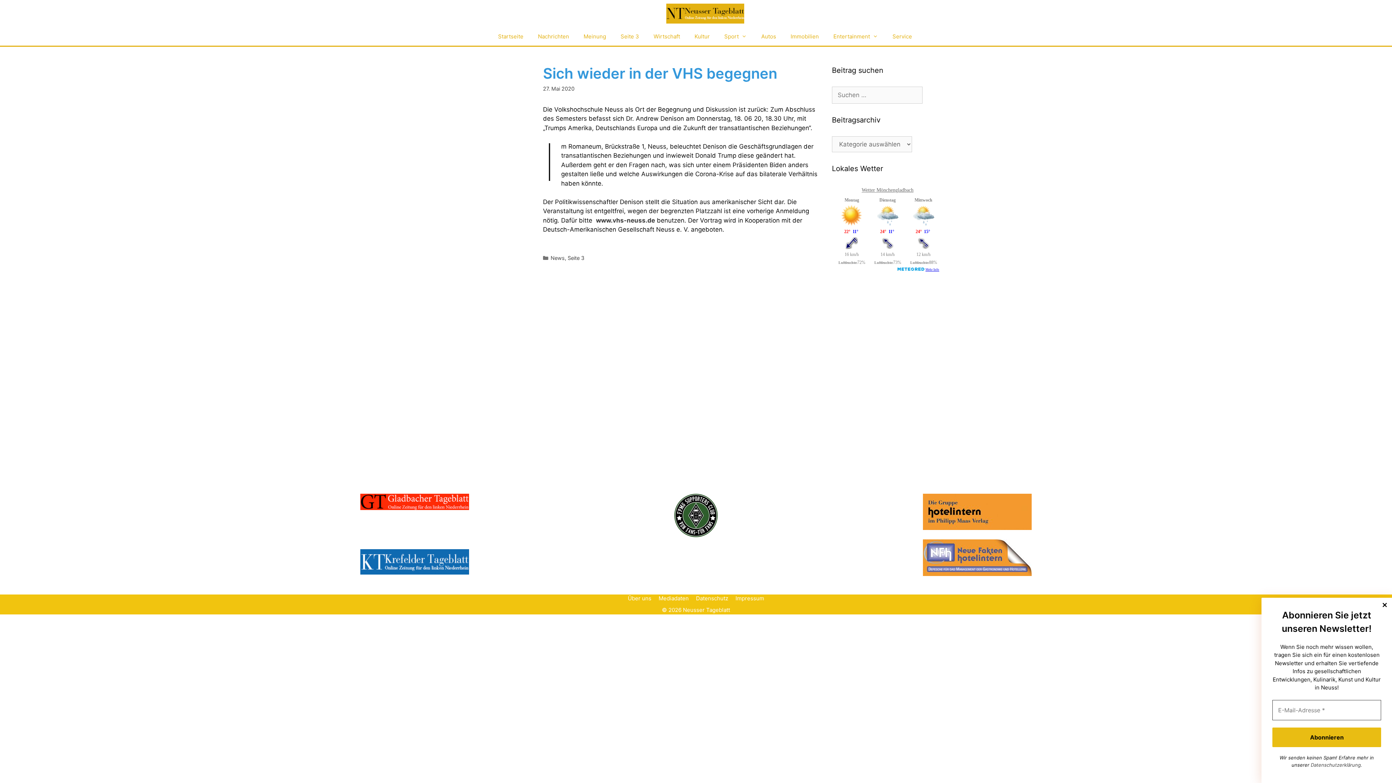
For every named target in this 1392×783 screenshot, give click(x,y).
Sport (731, 36)
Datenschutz (712, 598)
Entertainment (851, 36)
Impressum (750, 598)
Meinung (595, 36)
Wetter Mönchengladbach (888, 190)
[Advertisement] (886, 336)
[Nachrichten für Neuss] (705, 13)
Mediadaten (674, 598)
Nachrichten (553, 36)
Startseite (510, 36)
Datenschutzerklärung (1336, 765)
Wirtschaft (667, 36)
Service (902, 36)
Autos (768, 36)
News (558, 258)
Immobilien (805, 36)
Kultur (702, 36)
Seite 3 (630, 36)
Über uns (639, 598)
